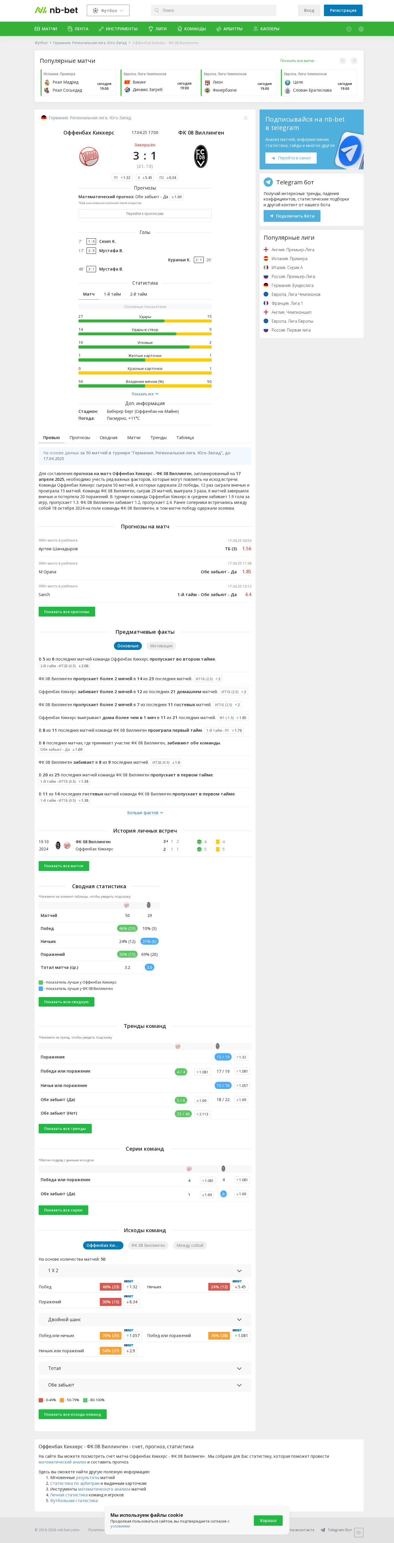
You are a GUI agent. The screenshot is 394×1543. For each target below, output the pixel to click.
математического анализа (104, 1489)
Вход (309, 10)
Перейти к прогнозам (145, 213)
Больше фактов (142, 812)
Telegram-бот (340, 1529)
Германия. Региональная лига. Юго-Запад (90, 42)
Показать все (143, 394)
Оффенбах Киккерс (88, 132)
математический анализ (62, 1462)
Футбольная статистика (74, 1500)
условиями (120, 1526)
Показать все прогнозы (66, 611)
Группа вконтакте (298, 1529)
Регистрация (343, 10)
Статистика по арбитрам (75, 1483)
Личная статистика (69, 1494)
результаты (87, 1477)
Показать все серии (63, 1210)
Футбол (41, 42)
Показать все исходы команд (72, 1414)
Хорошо (268, 1520)
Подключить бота (295, 216)
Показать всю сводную (66, 1001)
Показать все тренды (65, 1128)
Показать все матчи (63, 865)
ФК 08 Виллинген (201, 132)
